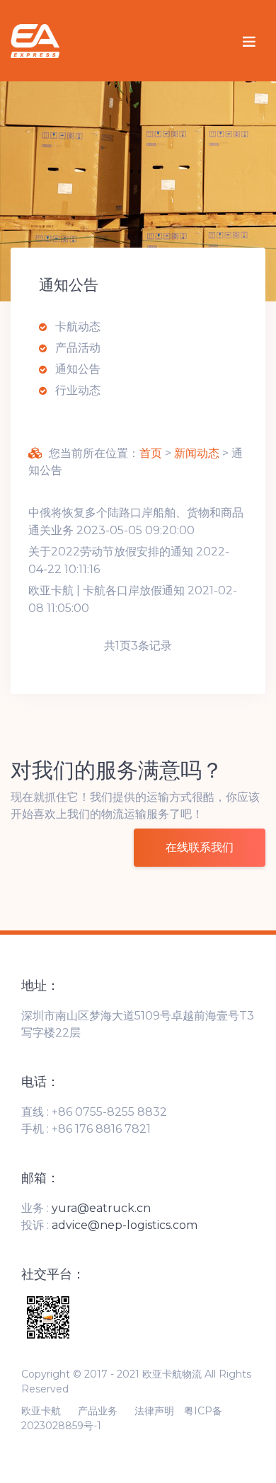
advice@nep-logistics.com (124, 1225)
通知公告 (76, 369)
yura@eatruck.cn (101, 1208)
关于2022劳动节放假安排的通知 (110, 551)
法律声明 (154, 1410)
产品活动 (76, 347)
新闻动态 (196, 453)
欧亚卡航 (41, 1410)
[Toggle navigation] (249, 41)
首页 (150, 453)
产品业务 (97, 1410)
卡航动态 (76, 326)
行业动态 (76, 390)
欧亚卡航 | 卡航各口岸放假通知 (106, 590)
